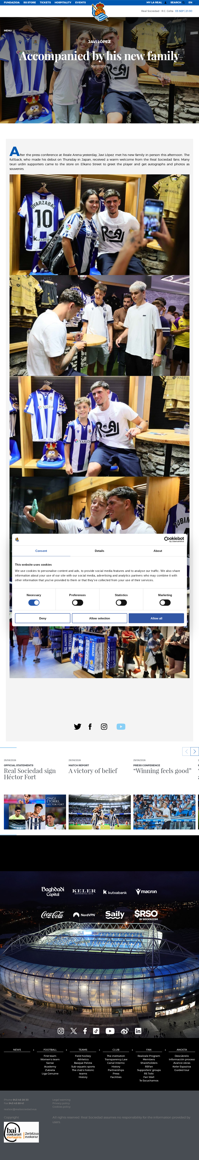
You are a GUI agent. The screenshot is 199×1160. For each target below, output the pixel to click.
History (83, 1077)
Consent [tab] (41, 550)
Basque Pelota (83, 1063)
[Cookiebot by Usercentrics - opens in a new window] (167, 540)
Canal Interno (116, 1063)
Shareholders (149, 1063)
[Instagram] (104, 726)
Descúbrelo (182, 1056)
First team (50, 1056)
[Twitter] (77, 726)
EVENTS (80, 2)
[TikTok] (96, 1030)
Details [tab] (99, 550)
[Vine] (125, 1030)
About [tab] (158, 550)
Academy (50, 1067)
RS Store (30, 2)
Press (116, 1074)
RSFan (149, 1067)
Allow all (156, 618)
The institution (116, 1056)
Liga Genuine (50, 1074)
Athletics (83, 1059)
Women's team (50, 1059)
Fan (148, 1050)
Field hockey (83, 1056)
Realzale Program (149, 1056)
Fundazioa (12, 2)
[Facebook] (90, 726)
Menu (8, 30)
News (17, 1050)
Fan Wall (148, 1077)
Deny (42, 618)
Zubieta (50, 1070)
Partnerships (116, 1070)
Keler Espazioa (182, 1067)
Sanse (50, 1063)
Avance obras (181, 1063)
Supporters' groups (149, 1070)
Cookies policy (61, 1107)
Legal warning (61, 1100)
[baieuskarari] (21, 1132)
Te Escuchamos (148, 1080)
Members (149, 1059)
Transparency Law (116, 1059)
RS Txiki (149, 1074)
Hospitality (63, 2)
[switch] (77, 603)
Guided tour (181, 1070)
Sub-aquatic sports (83, 1067)
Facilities (115, 1077)
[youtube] (121, 726)
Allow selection (99, 618)
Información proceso (182, 1059)
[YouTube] (110, 1030)
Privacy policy (61, 1103)
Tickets (45, 2)
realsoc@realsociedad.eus (20, 1109)
